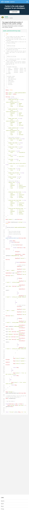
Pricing (2, 509)
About (2, 506)
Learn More (14, 11)
